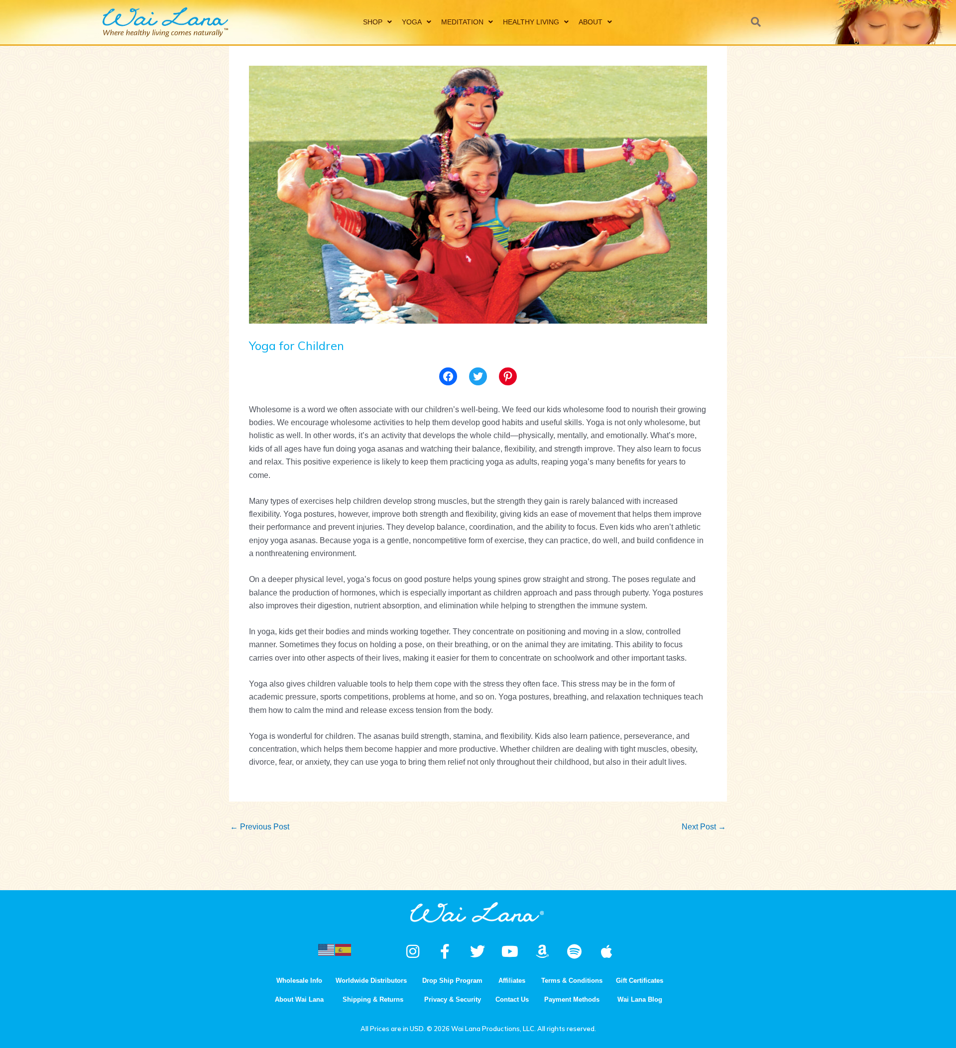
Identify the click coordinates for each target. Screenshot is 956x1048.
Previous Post (259, 826)
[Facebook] (448, 376)
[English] (326, 949)
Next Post (704, 826)
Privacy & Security (452, 999)
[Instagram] (413, 951)
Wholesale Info (299, 980)
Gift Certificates (639, 980)
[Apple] (607, 951)
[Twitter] (478, 376)
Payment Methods (571, 999)
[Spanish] (343, 949)
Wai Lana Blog (639, 999)
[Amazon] (542, 951)
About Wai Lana (299, 999)
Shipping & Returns (373, 999)
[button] (756, 22)
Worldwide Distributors (371, 980)
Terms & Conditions (571, 980)
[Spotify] (575, 951)
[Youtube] (510, 951)
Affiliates (511, 980)
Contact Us (512, 999)
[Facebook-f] (445, 951)
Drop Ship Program (452, 980)
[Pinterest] (508, 376)
